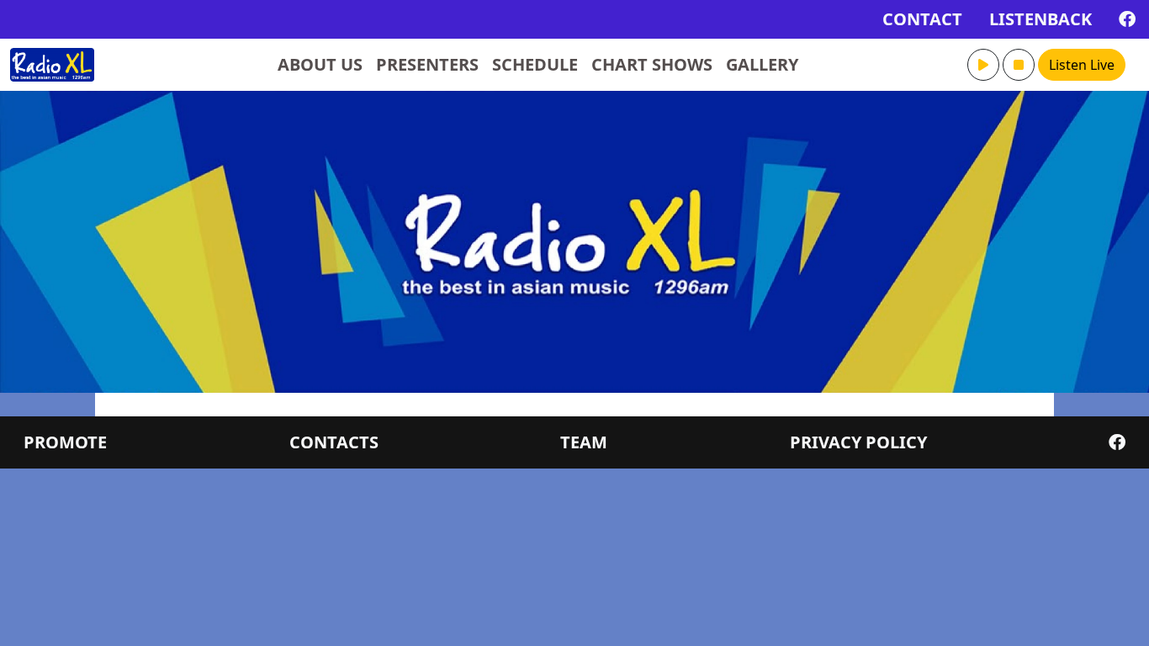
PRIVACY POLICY (858, 442)
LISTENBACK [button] (1040, 19)
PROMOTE (65, 442)
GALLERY (762, 64)
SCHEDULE (535, 64)
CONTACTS (334, 442)
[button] (983, 65)
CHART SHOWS (651, 64)
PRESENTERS (427, 64)
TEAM (583, 442)
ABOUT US (320, 64)
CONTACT (922, 19)
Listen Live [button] (1082, 65)
